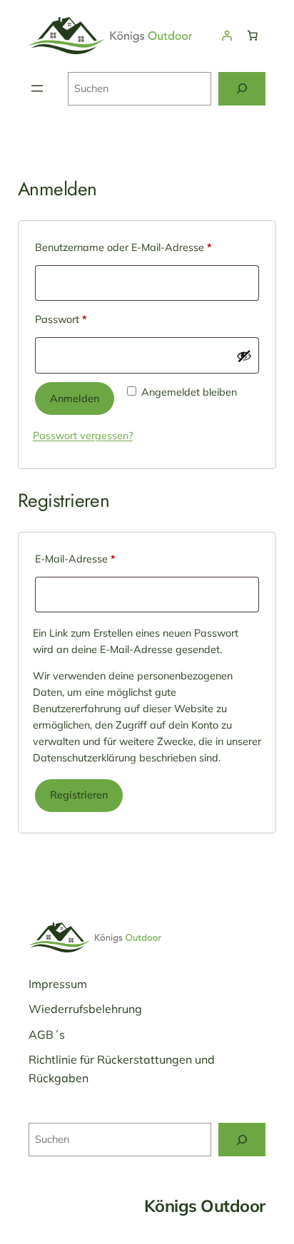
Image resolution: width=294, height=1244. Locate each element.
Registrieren (79, 794)
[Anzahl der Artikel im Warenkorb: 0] (252, 35)
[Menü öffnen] (37, 88)
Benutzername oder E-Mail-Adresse (147, 247)
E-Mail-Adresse (101, 558)
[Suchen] (241, 89)
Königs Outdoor (204, 1205)
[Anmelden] (227, 35)
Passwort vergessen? (83, 435)
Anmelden (74, 398)
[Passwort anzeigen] (244, 356)
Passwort (87, 319)
